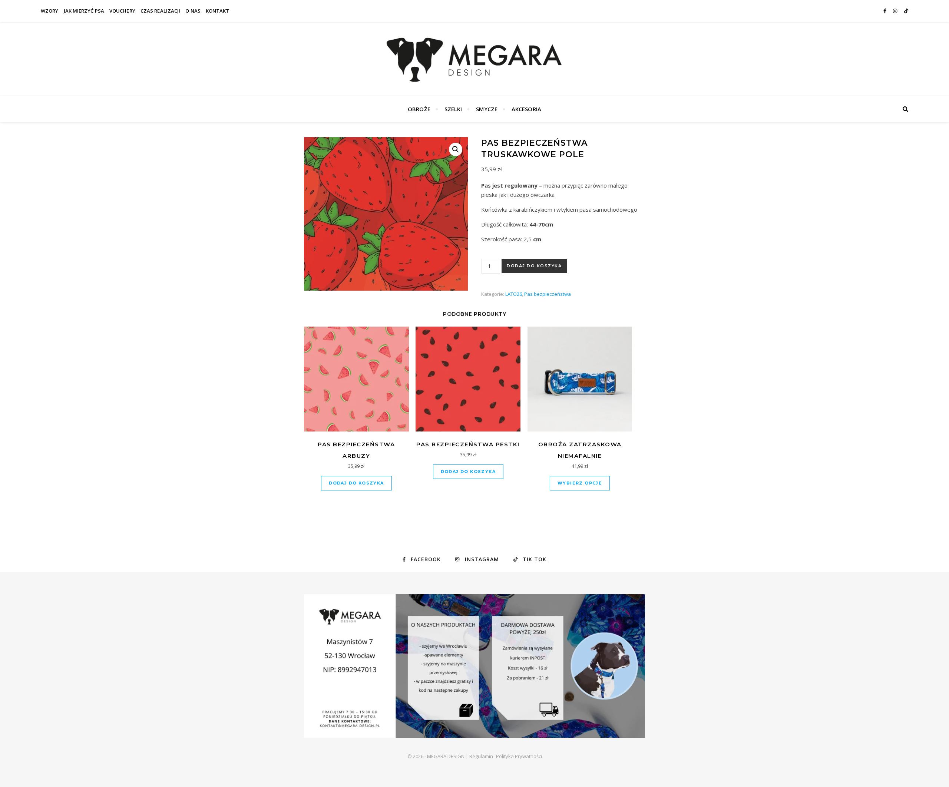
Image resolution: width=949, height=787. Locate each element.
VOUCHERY (122, 10)
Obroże (419, 109)
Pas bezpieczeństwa (547, 294)
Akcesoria (526, 109)
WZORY (50, 10)
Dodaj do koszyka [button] (356, 483)
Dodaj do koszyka (534, 265)
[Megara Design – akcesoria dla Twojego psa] (474, 59)
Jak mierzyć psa (84, 10)
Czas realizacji (160, 10)
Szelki (453, 109)
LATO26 (513, 294)
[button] (455, 149)
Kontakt (217, 10)
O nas (193, 10)
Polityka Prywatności (519, 756)
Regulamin (481, 756)
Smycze (486, 109)
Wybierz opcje (580, 483)
